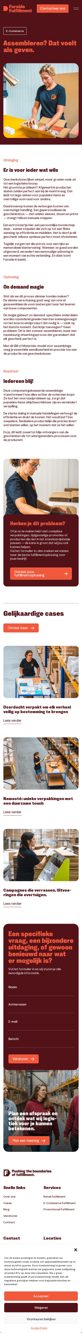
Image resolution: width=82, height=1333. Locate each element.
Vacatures (10, 1215)
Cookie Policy (39, 1328)
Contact (9, 1222)
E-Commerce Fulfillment (60, 1203)
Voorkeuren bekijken (41, 1319)
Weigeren (41, 1308)
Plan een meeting (26, 1141)
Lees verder (12, 721)
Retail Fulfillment (55, 1196)
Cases (7, 1203)
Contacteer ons (52, 8)
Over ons (9, 1196)
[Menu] (76, 8)
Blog (6, 1209)
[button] (76, 1250)
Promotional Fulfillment (59, 1209)
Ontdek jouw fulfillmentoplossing (29, 573)
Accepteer (41, 1296)
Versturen (20, 1059)
